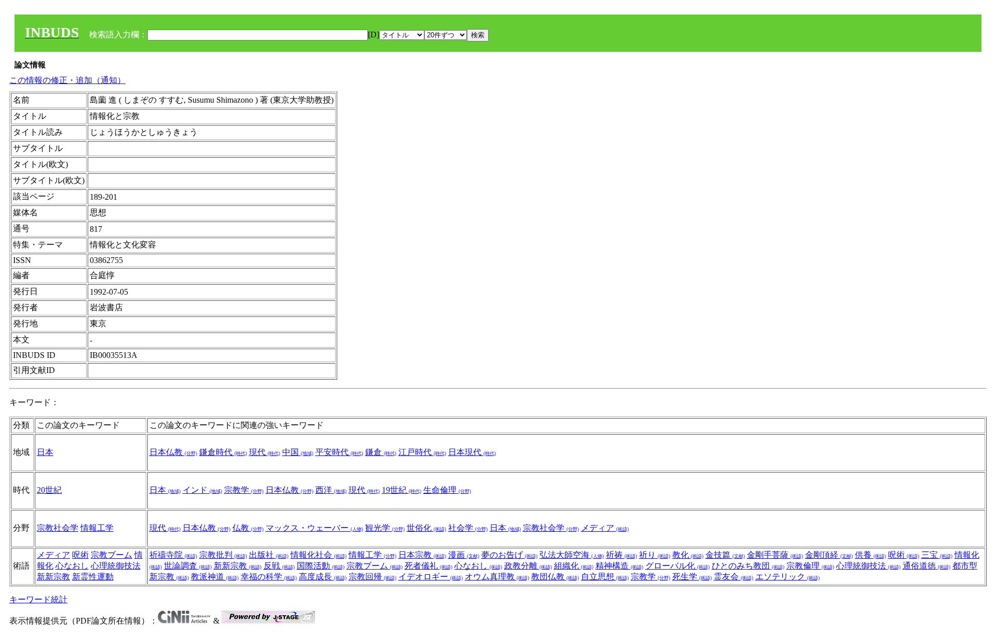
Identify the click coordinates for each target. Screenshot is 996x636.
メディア (605, 527)
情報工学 (97, 527)
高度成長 (323, 576)
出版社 (268, 554)
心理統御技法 (116, 565)
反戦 (279, 565)
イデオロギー (430, 576)
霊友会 (733, 576)
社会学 (468, 527)
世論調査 (188, 565)
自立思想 (605, 576)
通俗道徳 (926, 565)
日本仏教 (173, 452)
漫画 (463, 554)
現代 (264, 452)
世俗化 (426, 527)
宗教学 (244, 490)
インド (202, 490)
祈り (654, 554)
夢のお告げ (509, 554)
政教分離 (528, 565)
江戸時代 (422, 452)
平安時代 (339, 452)
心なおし (72, 565)
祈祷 (621, 554)
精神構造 (619, 565)
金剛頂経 (829, 554)
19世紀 (401, 490)
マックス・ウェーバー (314, 527)
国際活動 (320, 565)
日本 (45, 452)
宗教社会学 (57, 527)
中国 (297, 452)
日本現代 (472, 452)
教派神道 (215, 576)
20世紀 (49, 490)
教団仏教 (555, 576)
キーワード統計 (38, 599)
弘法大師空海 (572, 554)
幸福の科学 (269, 576)
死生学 (692, 576)
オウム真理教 (497, 576)
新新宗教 (53, 576)
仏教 (248, 527)
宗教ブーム (111, 554)
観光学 (385, 527)
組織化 (573, 565)
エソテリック (787, 576)
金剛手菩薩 (775, 554)
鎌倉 (380, 452)
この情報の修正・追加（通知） (67, 80)
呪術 (80, 554)
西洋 (331, 490)
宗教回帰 (372, 576)
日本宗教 (422, 554)
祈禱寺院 (173, 554)
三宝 (936, 554)
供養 (870, 554)
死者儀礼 (428, 565)
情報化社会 (318, 554)
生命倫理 (447, 490)
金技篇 (725, 554)
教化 (687, 554)
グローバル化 (677, 565)
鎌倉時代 (223, 452)
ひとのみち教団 (748, 565)
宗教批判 (223, 554)
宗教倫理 (810, 565)
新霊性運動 (93, 576)
